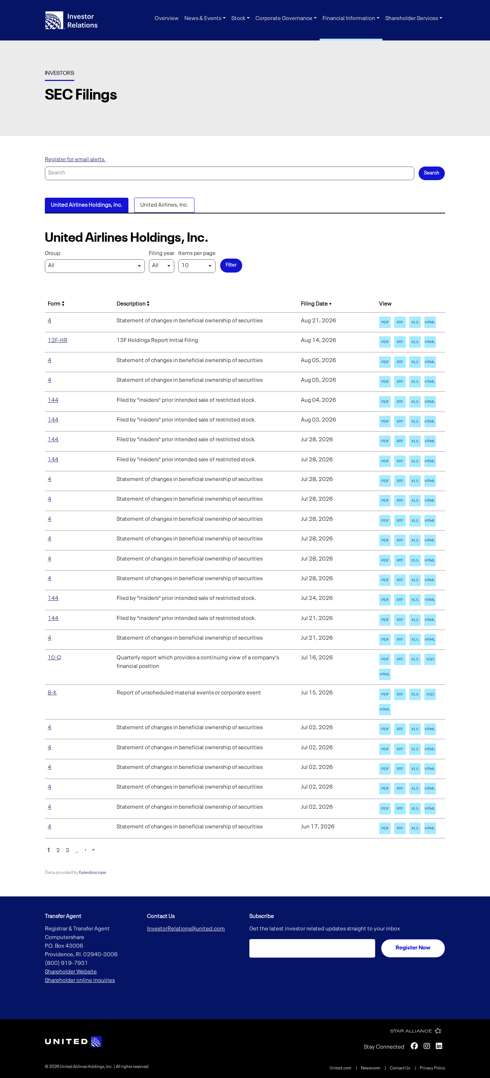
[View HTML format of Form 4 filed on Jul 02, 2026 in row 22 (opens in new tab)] (430, 749)
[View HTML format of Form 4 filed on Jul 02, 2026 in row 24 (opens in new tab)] (430, 788)
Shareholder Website (71, 972)
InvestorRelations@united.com (186, 929)
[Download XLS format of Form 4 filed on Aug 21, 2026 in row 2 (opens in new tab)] (415, 322)
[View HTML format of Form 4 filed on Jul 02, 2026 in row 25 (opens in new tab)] (430, 808)
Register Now (413, 948)
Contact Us (400, 1068)
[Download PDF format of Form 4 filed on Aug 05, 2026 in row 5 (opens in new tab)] (385, 382)
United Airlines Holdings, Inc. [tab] (86, 205)
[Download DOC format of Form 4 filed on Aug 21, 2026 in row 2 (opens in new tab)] (400, 322)
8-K (52, 693)
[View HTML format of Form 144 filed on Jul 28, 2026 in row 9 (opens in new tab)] (430, 461)
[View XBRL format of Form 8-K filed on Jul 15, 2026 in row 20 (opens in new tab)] (430, 694)
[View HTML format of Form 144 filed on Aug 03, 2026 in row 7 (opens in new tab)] (430, 421)
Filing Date (314, 304)
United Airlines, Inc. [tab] (164, 205)
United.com (341, 1068)
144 (53, 400)
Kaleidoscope (92, 872)
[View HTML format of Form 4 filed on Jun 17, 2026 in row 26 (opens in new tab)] (430, 828)
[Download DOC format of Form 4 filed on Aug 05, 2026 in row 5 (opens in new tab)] (400, 382)
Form (54, 304)
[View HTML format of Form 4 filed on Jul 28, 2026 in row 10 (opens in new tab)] (430, 481)
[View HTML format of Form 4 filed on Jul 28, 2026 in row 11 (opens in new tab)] (430, 500)
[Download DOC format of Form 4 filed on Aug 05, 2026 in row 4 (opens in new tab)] (400, 362)
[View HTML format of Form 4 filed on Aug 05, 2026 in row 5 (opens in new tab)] (430, 382)
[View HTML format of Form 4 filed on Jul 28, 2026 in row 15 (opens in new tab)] (430, 580)
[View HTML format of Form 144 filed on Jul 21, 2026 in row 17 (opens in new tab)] (430, 620)
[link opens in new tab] (74, 1041)
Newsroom (371, 1068)
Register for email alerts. (75, 160)
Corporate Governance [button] (283, 18)
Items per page (197, 253)
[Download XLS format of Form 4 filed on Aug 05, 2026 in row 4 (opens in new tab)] (415, 362)
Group (52, 253)
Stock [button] (238, 18)
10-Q (54, 658)
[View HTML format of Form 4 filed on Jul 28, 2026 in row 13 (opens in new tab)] (430, 540)
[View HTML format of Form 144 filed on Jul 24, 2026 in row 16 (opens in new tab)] (430, 600)
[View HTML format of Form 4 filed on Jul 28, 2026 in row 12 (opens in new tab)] (430, 520)
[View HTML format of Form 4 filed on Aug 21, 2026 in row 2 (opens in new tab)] (430, 322)
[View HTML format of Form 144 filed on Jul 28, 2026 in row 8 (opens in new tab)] (430, 441)
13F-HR (57, 340)
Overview (167, 18)
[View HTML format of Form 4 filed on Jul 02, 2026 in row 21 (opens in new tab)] (430, 729)
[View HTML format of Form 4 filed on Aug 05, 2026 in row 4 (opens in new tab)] (430, 362)
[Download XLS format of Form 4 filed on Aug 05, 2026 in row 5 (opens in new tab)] (415, 382)
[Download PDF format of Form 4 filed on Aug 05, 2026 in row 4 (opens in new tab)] (385, 362)
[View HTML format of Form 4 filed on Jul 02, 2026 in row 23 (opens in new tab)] (430, 769)
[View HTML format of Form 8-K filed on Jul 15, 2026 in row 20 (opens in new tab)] (385, 709)
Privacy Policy (432, 1068)
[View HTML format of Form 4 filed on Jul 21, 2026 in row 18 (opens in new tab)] (430, 639)
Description (131, 304)
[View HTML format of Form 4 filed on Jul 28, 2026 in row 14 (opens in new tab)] (430, 560)
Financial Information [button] (348, 18)
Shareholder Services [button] (411, 18)
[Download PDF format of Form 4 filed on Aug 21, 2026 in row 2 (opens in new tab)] (385, 322)
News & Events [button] (202, 18)
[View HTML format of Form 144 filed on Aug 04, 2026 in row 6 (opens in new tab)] (430, 402)
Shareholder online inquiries (80, 980)
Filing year (161, 253)
